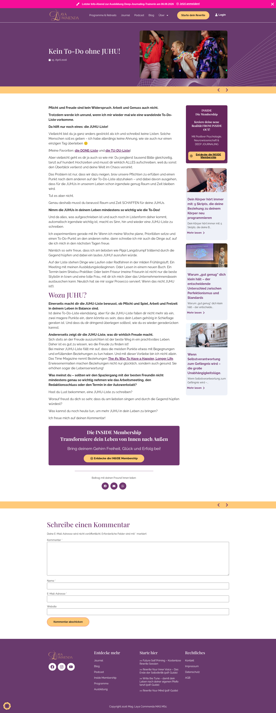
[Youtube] (71, 667)
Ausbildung (101, 689)
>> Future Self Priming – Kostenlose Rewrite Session (160, 662)
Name (51, 581)
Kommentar (54, 540)
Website (52, 606)
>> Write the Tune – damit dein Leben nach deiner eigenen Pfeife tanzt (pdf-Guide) (159, 681)
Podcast (139, 15)
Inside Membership (105, 677)
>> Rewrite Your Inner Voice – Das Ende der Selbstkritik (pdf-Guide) (159, 671)
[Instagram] (61, 667)
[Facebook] (52, 667)
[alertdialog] (138, 4)
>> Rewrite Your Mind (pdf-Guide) (159, 690)
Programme (101, 683)
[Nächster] (226, 90)
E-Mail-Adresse (57, 594)
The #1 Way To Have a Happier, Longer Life (140, 358)
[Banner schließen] (272, 4)
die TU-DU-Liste (117, 150)
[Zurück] (220, 90)
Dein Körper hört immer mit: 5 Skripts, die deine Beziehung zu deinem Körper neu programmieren (206, 208)
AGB (187, 677)
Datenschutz (192, 672)
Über (162, 15)
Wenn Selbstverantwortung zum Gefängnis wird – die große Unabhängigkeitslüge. (204, 364)
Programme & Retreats (102, 15)
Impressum (192, 666)
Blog (151, 15)
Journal (125, 15)
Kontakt (189, 660)
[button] (105, 486)
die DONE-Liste (86, 150)
